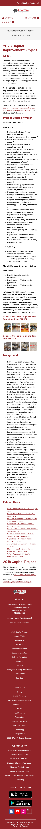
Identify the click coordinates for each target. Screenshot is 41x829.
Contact (19, 661)
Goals (19, 692)
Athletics (19, 644)
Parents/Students (19, 704)
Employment (19, 674)
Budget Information (19, 653)
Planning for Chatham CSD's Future (19, 775)
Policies (19, 709)
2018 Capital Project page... (25, 575)
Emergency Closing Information (19, 670)
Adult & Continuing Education (19, 750)
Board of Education (19, 649)
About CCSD (19, 636)
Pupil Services (19, 713)
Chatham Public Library (19, 767)
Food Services (19, 688)
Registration (19, 717)
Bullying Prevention (19, 657)
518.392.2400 (19, 613)
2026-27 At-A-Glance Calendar (19, 738)
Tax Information (19, 725)
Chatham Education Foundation (19, 763)
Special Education (19, 721)
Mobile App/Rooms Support (19, 700)
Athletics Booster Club (19, 755)
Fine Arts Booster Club (19, 771)
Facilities (19, 678)
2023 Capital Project (22, 36)
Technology (19, 730)
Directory (19, 665)
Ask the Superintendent (19, 623)
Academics (19, 640)
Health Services (19, 696)
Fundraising (19, 780)
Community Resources (19, 759)
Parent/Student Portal (26, 3)
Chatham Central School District (20, 31)
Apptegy (25, 826)
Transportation (19, 734)
